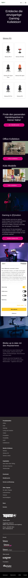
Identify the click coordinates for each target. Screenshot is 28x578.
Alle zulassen (14, 309)
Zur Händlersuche (14, 125)
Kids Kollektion (12, 185)
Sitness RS (7, 38)
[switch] (24, 291)
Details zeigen (20, 305)
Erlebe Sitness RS (12, 238)
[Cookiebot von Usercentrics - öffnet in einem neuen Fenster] (20, 264)
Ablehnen (14, 313)
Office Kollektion (13, 158)
